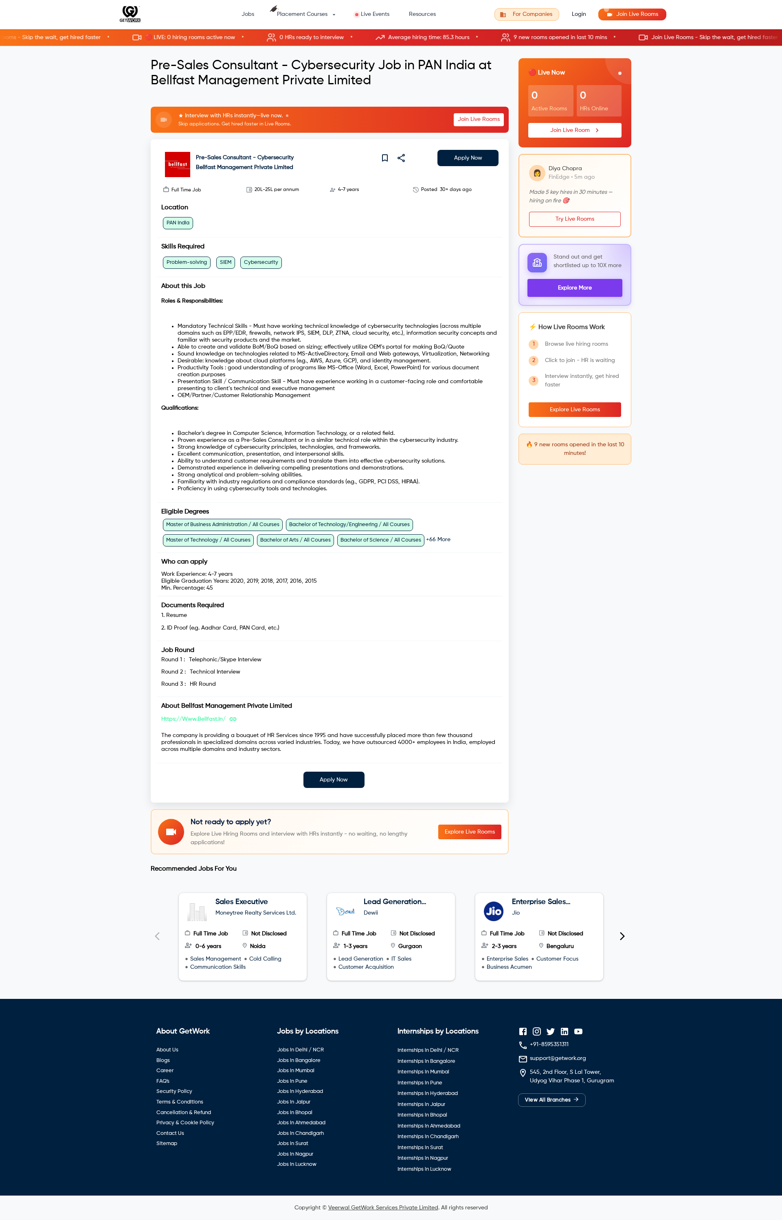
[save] (385, 158)
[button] (391, 37)
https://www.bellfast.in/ (193, 719)
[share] (401, 158)
